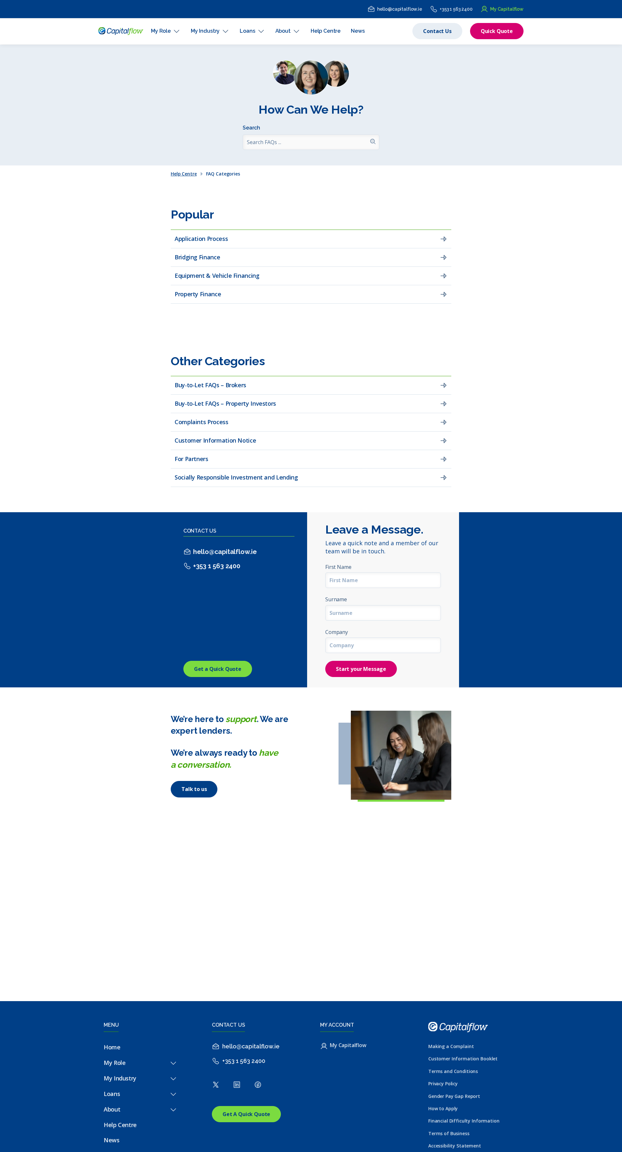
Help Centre (184, 174)
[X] (216, 1086)
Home (112, 1047)
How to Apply (443, 1108)
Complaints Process (201, 422)
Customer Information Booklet (463, 1059)
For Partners (191, 459)
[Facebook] (258, 1086)
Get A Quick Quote (246, 1114)
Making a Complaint (451, 1046)
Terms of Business (448, 1133)
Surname (336, 599)
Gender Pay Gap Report (454, 1096)
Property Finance (198, 294)
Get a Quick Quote (217, 668)
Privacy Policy (443, 1083)
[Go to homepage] (120, 31)
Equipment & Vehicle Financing (217, 275)
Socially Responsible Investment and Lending (236, 477)
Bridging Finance (197, 257)
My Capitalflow (507, 9)
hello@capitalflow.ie (399, 9)
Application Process (201, 239)
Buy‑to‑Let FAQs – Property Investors (225, 403)
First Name (338, 566)
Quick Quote (497, 31)
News (112, 1140)
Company (336, 632)
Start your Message (361, 668)
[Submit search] (373, 142)
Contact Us (437, 31)
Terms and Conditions (453, 1071)
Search (251, 128)
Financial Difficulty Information (464, 1121)
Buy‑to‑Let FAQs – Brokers (210, 385)
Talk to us (194, 789)
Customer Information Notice (215, 440)
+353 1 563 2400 (456, 9)
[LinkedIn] (237, 1086)
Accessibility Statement (454, 1146)
